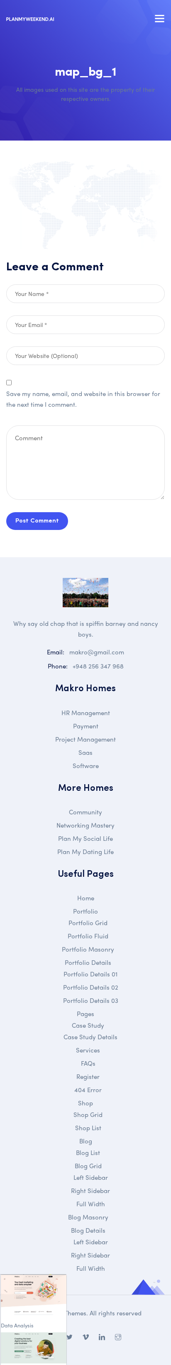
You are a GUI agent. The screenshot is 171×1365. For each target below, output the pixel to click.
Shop (85, 1102)
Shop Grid (88, 1114)
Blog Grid (88, 1165)
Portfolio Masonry (88, 949)
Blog (85, 1140)
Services (88, 1050)
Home (85, 897)
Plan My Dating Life (85, 851)
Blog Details (88, 1230)
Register (88, 1076)
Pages (85, 1013)
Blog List (88, 1152)
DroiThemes (69, 1312)
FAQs (88, 1063)
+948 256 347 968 (98, 666)
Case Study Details (90, 1036)
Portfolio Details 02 (90, 987)
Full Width (90, 1203)
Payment (85, 725)
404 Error (88, 1089)
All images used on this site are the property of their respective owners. (85, 94)
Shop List (88, 1127)
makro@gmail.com (96, 651)
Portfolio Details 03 (90, 1000)
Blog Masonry (88, 1217)
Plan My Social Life (85, 838)
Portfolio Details (88, 962)
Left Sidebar (90, 1177)
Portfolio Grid (87, 922)
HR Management (85, 712)
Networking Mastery (85, 825)
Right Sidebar (90, 1190)
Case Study (88, 1025)
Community (85, 811)
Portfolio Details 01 (90, 973)
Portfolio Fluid (88, 935)
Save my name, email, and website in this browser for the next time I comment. (83, 399)
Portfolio (85, 911)
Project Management (85, 739)
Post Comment (37, 521)
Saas (85, 752)
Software (86, 765)
